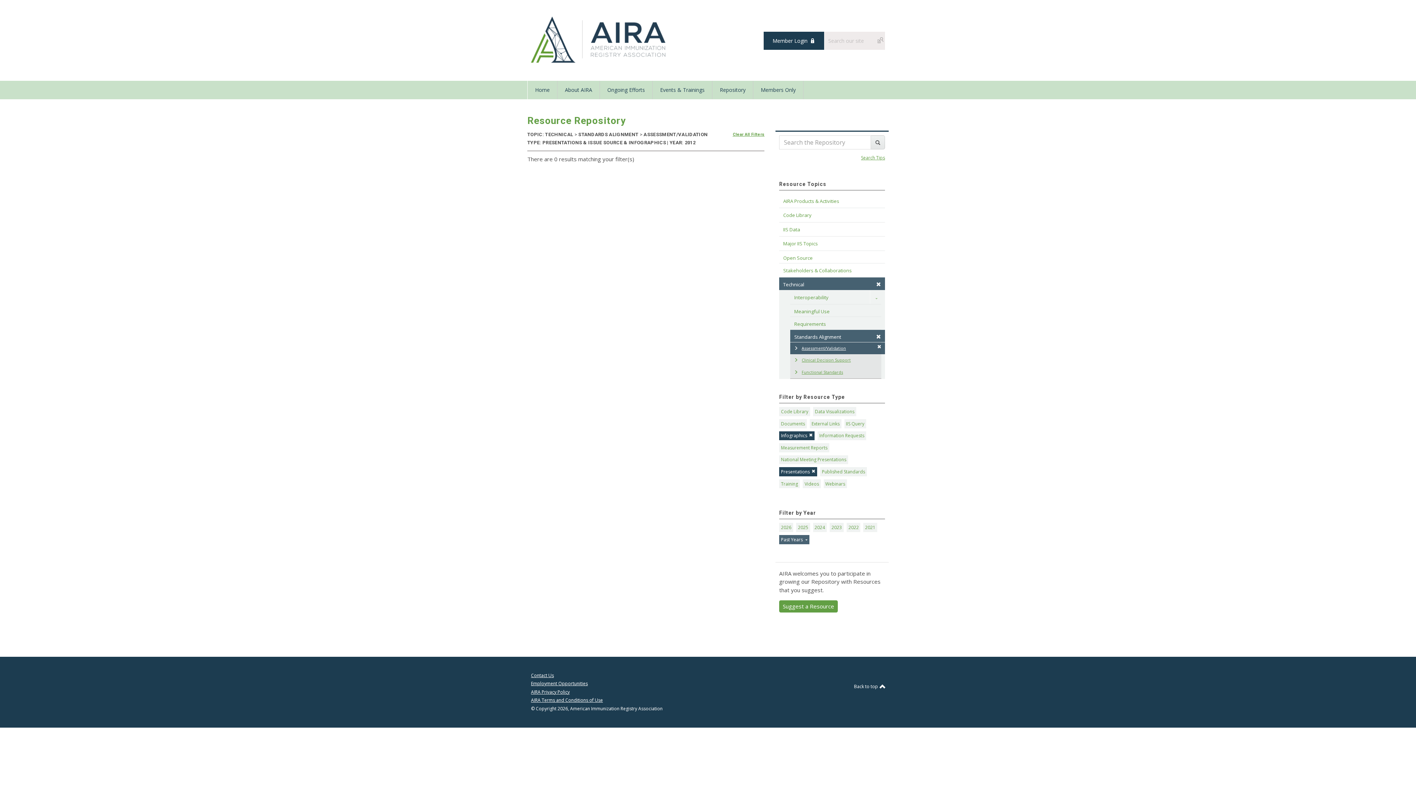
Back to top (866, 686)
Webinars (835, 484)
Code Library (794, 411)
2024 (820, 527)
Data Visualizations (834, 411)
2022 (853, 527)
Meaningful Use (812, 311)
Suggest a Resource (808, 606)
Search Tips (873, 158)
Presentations (795, 472)
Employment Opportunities (559, 683)
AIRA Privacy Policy (550, 692)
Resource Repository (576, 120)
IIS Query (855, 424)
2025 (803, 527)
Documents (793, 424)
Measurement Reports (804, 448)
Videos (812, 484)
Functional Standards (822, 372)
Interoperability (811, 297)
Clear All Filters (749, 134)
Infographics (794, 435)
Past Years (792, 539)
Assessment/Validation (824, 348)
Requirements (810, 324)
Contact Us (542, 675)
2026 (786, 527)
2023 (837, 527)
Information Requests (841, 435)
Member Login (790, 40)
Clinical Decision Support (826, 360)
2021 (870, 527)
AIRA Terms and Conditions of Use (567, 700)
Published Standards (843, 472)
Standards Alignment (817, 337)
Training (789, 484)
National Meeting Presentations (813, 459)
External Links (826, 424)
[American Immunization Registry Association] (599, 40)
